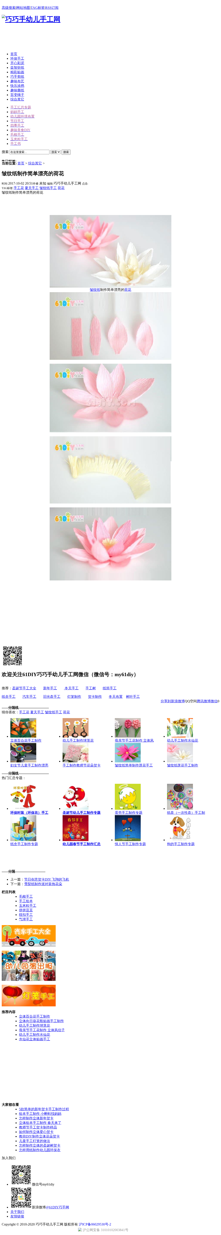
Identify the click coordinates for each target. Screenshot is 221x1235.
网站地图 (23, 8)
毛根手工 (26, 896)
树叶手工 (133, 696)
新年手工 (50, 688)
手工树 (90, 688)
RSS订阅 (51, 8)
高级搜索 (9, 8)
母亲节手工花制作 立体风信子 (42, 1030)
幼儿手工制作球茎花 (34, 1025)
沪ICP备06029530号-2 (95, 1224)
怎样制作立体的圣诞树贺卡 (39, 1145)
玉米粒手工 (27, 905)
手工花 (19, 188)
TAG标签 (38, 8)
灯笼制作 (74, 696)
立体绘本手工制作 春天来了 (40, 1123)
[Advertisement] (80, 38)
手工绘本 (26, 901)
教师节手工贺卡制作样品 (38, 1127)
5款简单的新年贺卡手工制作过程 (44, 1109)
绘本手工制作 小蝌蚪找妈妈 (40, 1113)
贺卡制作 (95, 696)
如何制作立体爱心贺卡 (36, 1132)
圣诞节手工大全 (24, 688)
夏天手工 (32, 188)
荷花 (61, 188)
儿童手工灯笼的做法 (34, 1141)
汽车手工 (29, 696)
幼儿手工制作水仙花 (34, 1034)
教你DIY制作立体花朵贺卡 (39, 1136)
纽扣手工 (26, 914)
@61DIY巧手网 (57, 1207)
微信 (214, 701)
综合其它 (35, 163)
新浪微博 (178, 701)
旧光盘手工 (51, 696)
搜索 (66, 152)
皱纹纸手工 (48, 188)
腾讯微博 (204, 701)
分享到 (166, 701)
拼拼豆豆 (26, 910)
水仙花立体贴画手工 (34, 1039)
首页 (20, 163)
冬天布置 (116, 696)
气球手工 (26, 919)
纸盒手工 (9, 696)
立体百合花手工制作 (34, 1016)
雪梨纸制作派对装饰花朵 (43, 884)
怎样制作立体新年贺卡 (36, 1118)
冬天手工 (71, 688)
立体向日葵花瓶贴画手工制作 (41, 1021)
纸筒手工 (110, 688)
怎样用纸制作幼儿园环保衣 (39, 1150)
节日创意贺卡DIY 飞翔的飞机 (46, 879)
